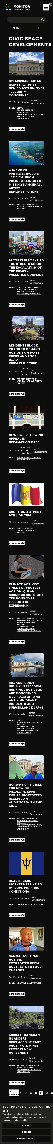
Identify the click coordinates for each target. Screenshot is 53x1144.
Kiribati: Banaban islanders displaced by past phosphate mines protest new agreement (25, 1044)
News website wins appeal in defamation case (26, 439)
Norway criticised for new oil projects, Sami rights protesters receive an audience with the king (25, 795)
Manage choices (26, 1139)
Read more (15, 129)
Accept (26, 1125)
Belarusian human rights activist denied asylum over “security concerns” (26, 88)
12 (36, 1093)
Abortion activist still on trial (25, 514)
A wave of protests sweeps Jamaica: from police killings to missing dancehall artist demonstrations (26, 181)
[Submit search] (41, 19)
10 (26, 1093)
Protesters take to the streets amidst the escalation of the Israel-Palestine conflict (26, 267)
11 (31, 1093)
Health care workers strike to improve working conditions (25, 886)
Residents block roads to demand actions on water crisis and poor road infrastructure (25, 354)
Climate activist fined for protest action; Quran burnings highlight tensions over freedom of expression (26, 595)
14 (47, 1093)
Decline (26, 1132)
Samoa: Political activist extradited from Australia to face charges (25, 963)
